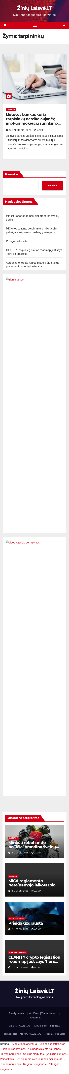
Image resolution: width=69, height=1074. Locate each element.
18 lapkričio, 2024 (20, 130)
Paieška (11, 174)
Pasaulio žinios (16, 919)
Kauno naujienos (11, 1064)
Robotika (13, 838)
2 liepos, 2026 (20, 853)
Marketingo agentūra (24, 1044)
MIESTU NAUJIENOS (19, 1026)
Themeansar (34, 1017)
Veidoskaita (7, 1059)
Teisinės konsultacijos (52, 1044)
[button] (64, 25)
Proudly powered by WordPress (24, 1013)
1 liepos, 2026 (20, 967)
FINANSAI (11, 109)
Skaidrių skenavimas (13, 1049)
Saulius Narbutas (33, 1054)
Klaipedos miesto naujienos (44, 1049)
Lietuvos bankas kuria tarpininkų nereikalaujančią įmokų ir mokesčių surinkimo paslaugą (32, 121)
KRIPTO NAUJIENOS (17, 953)
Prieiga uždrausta (16, 241)
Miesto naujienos (11, 1054)
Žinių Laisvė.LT (34, 8)
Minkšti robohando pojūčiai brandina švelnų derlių (32, 846)
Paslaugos (60, 1034)
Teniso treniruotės (26, 1059)
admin (41, 130)
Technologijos (10, 1034)
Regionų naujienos (34, 1064)
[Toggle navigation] (35, 25)
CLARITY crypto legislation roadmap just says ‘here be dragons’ (34, 961)
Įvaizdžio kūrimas (56, 1054)
